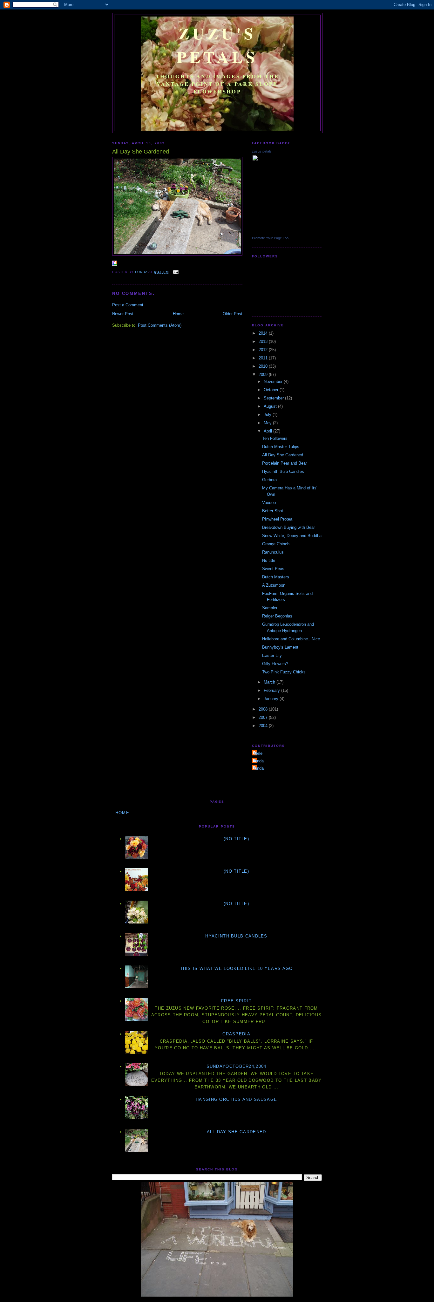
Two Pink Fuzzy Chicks (284, 672)
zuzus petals (262, 151)
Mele (258, 753)
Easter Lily (272, 655)
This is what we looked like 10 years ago (236, 968)
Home (178, 313)
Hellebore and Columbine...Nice (291, 639)
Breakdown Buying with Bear (288, 527)
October (272, 389)
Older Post (232, 313)
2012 (264, 349)
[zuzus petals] (271, 231)
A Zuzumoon (273, 585)
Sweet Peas (273, 568)
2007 (264, 717)
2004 (264, 725)
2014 (264, 333)
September (274, 398)
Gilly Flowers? (275, 663)
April (268, 431)
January (272, 698)
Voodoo (269, 502)
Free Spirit (236, 1001)
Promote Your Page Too (270, 238)
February (272, 690)
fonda (259, 761)
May (268, 422)
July (268, 414)
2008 (264, 709)
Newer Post (122, 313)
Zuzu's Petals (217, 44)
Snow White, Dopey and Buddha (292, 535)
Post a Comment (127, 305)
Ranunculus (273, 552)
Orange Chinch (275, 544)
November (274, 381)
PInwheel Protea (277, 519)
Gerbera (269, 479)
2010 (264, 366)
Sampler (269, 607)
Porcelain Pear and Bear (284, 463)
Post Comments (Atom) (159, 325)
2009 (264, 374)
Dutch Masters (275, 577)
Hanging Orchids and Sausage (236, 1099)
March (270, 682)
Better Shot (272, 510)
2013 (264, 341)
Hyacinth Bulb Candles (283, 471)
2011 (264, 358)
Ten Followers (275, 438)
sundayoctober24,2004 (237, 1066)
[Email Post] (175, 272)
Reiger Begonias (277, 616)
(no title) (236, 838)
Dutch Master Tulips (280, 446)
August (271, 406)
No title (268, 560)
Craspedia (236, 1034)
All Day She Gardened (282, 455)
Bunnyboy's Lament (280, 647)
